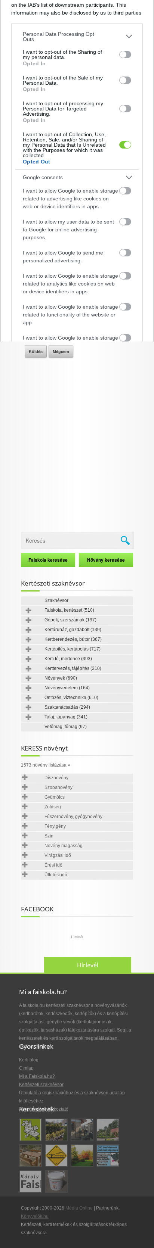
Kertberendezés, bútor (73, 639)
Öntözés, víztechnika (71, 697)
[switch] (125, 54)
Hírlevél (87, 965)
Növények (60, 678)
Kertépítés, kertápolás (72, 649)
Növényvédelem (67, 687)
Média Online (79, 1208)
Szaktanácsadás (67, 707)
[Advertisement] (77, 442)
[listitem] (77, 36)
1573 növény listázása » (45, 765)
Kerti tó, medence (68, 658)
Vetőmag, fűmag (65, 726)
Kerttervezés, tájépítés (72, 668)
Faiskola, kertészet (69, 610)
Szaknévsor (56, 600)
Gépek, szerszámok (70, 620)
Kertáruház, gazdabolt (72, 629)
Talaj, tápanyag (65, 717)
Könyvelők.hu (35, 1216)
